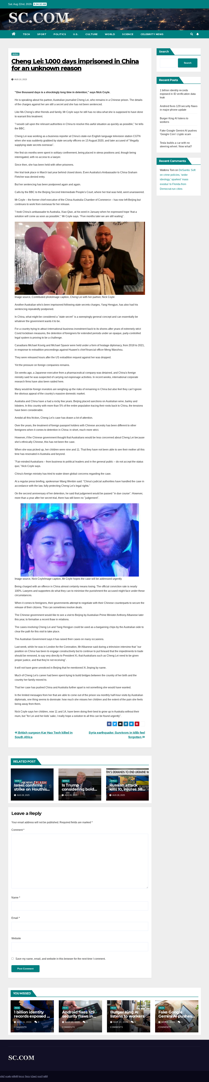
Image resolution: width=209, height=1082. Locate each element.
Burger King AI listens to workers (127, 1014)
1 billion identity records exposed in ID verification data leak (178, 94)
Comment (17, 829)
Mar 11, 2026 (24, 1022)
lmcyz (21, 1076)
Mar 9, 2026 (168, 1022)
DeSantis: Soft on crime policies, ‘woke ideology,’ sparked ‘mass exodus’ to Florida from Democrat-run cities (177, 179)
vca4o (8, 1076)
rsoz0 (40, 1076)
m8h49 (15, 1076)
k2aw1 (34, 1076)
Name (15, 897)
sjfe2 (2, 1076)
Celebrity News (152, 34)
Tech (26, 34)
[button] (191, 34)
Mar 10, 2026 (72, 1022)
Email (15, 918)
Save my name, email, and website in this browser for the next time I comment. (60, 958)
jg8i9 (45, 1076)
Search (164, 51)
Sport (42, 34)
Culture (91, 34)
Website (16, 938)
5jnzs (27, 1076)
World (110, 34)
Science (127, 34)
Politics (60, 34)
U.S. (75, 34)
